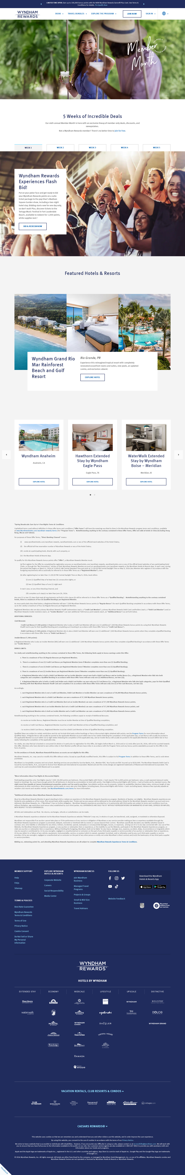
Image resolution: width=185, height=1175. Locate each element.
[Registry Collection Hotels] (157, 1002)
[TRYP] (105, 1002)
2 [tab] (94, 494)
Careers (47, 886)
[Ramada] (79, 1056)
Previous (6, 454)
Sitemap (18, 888)
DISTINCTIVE (157, 992)
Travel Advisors (81, 909)
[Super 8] (53, 1013)
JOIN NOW (132, 14)
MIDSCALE (79, 992)
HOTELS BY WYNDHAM (92, 981)
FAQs (16, 883)
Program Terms (138, 733)
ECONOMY (53, 992)
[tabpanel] (92, 203)
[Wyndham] (131, 1002)
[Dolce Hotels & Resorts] (157, 1013)
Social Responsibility (53, 891)
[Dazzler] (105, 1024)
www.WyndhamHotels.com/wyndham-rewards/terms (36, 531)
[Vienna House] (105, 1035)
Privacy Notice (21, 926)
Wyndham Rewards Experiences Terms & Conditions (117, 842)
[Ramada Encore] (79, 1067)
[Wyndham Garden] (79, 1024)
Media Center (50, 896)
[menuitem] (59, 14)
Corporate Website (52, 880)
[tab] (28, 147)
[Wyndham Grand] (157, 1024)
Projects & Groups (82, 895)
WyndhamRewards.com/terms (62, 788)
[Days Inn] (53, 1002)
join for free (120, 131)
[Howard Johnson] (53, 1035)
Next (178, 454)
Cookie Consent (21, 931)
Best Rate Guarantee (24, 907)
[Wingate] (79, 1013)
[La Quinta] (79, 1002)
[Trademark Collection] (131, 1013)
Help (16, 878)
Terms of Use (20, 921)
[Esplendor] (105, 1013)
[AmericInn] (79, 1035)
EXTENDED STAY (27, 992)
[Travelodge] (53, 1046)
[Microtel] (53, 1024)
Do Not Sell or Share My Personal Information (23, 940)
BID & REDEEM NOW (32, 226)
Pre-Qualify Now (101, 5)
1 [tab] (90, 494)
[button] (41, 4)
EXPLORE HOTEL (92, 377)
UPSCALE (131, 992)
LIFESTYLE (105, 992)
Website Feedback (116, 899)
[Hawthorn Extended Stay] (27, 1002)
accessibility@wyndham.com (145, 1144)
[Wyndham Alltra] (105, 1046)
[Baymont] (79, 1046)
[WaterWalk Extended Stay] (27, 1013)
